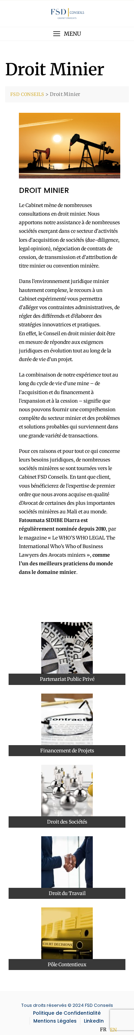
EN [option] (113, 1030)
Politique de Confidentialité (67, 1013)
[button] (67, 34)
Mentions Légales (55, 1020)
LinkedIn (94, 1020)
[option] (113, 1029)
